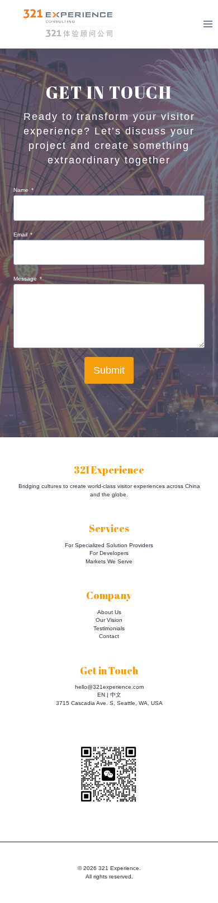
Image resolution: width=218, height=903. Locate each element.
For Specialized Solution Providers (109, 545)
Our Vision (109, 620)
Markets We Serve (109, 561)
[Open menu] (207, 24)
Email (22, 234)
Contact (109, 636)
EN (101, 695)
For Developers (109, 553)
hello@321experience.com (109, 687)
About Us (109, 612)
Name (23, 190)
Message (27, 279)
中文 (115, 695)
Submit (109, 370)
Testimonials (109, 628)
